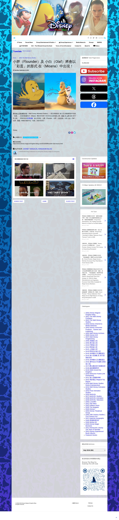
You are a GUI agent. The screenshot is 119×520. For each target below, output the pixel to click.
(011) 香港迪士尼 (91, 347)
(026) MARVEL (91, 394)
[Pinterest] (96, 38)
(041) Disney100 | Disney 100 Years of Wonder (94, 428)
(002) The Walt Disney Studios (27, 58)
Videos (97, 46)
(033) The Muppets (92, 407)
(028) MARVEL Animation (94, 398)
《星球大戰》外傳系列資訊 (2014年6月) (28, 175)
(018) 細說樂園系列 (92, 368)
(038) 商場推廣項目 (92, 420)
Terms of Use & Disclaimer (63, 46)
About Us (87, 46)
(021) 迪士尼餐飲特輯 (93, 377)
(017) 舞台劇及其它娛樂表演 (95, 366)
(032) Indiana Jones (92, 405)
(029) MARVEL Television (94, 400)
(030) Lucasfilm (91, 402)
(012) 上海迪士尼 (91, 349)
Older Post (70, 201)
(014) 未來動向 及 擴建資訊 (95, 353)
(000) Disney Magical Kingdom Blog (93, 314)
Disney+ (91, 42)
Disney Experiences (66, 42)
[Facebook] (88, 38)
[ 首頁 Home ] (75, 503)
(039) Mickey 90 (91, 422)
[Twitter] (93, 38)
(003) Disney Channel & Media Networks (94, 325)
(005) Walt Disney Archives (95, 333)
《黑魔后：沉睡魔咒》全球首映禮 (57, 192)
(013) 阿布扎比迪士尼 (93, 351)
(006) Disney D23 (92, 335)
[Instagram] (90, 38)
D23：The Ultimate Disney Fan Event (41, 46)
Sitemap (90, 503)
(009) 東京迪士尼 (91, 343)
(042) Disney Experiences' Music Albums (95, 432)
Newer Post (18, 201)
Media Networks (81, 42)
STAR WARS (24, 46)
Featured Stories (91, 435)
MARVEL (99, 42)
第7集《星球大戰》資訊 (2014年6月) (27, 192)
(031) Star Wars (91, 403)
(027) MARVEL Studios (94, 396)
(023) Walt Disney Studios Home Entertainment (95, 384)
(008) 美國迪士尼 (91, 341)
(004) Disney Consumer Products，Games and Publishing (94, 329)
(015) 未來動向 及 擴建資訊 (95, 360)
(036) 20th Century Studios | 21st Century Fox (95, 415)
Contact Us (78, 46)
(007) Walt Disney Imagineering (92, 338)
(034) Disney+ (90, 409)
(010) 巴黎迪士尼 (91, 345)
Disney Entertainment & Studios (45, 42)
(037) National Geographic (95, 418)
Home (20, 42)
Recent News (29, 42)
